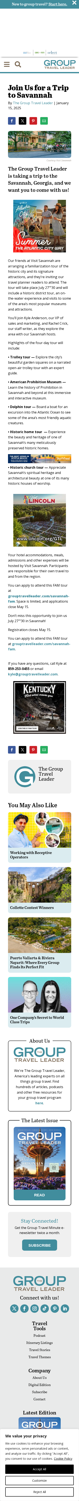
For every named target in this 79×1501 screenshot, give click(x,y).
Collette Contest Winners (32, 907)
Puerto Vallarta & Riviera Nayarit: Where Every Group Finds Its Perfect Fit (34, 962)
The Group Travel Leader (33, 103)
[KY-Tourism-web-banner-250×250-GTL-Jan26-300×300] (39, 736)
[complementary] (39, 1465)
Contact (39, 1399)
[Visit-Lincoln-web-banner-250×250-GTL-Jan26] (39, 549)
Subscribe (39, 1392)
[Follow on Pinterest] (55, 1308)
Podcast (39, 1335)
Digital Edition (39, 1384)
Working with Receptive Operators (31, 855)
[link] (12, 121)
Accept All (39, 1469)
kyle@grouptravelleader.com (33, 674)
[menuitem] (6, 64)
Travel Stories (39, 1350)
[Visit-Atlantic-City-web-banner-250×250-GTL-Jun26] (39, 255)
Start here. (57, 4)
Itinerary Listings (39, 1342)
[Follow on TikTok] (44, 1308)
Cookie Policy (63, 1459)
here (39, 1103)
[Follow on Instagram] (34, 1308)
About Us (39, 1377)
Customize (39, 1480)
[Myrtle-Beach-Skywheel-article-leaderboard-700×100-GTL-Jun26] (39, 462)
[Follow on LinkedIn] (65, 1308)
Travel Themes (39, 1357)
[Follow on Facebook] (24, 1308)
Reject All (39, 1492)
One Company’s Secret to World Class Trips (37, 1020)
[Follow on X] (14, 1308)
